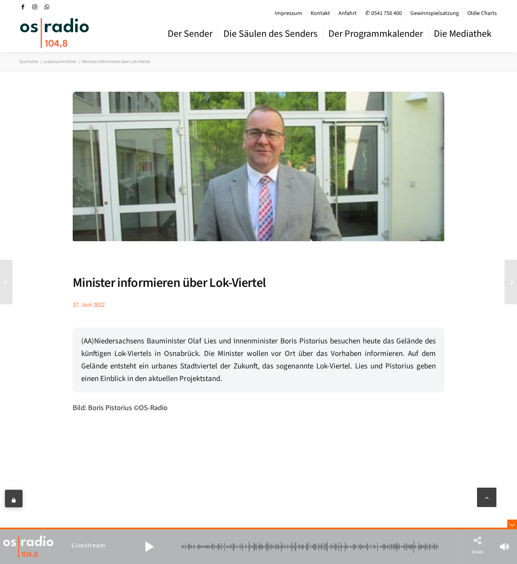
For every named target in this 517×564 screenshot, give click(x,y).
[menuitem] (289, 13)
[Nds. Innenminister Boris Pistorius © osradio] (258, 172)
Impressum (288, 13)
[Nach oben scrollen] (487, 497)
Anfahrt (347, 13)
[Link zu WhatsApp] (47, 7)
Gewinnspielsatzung (434, 13)
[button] (149, 546)
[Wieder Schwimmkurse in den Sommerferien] (510, 282)
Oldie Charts (482, 13)
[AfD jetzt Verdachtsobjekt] (6, 282)
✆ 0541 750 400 (383, 13)
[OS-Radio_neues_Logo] (54, 33)
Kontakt (320, 13)
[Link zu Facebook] (23, 7)
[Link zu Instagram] (35, 7)
